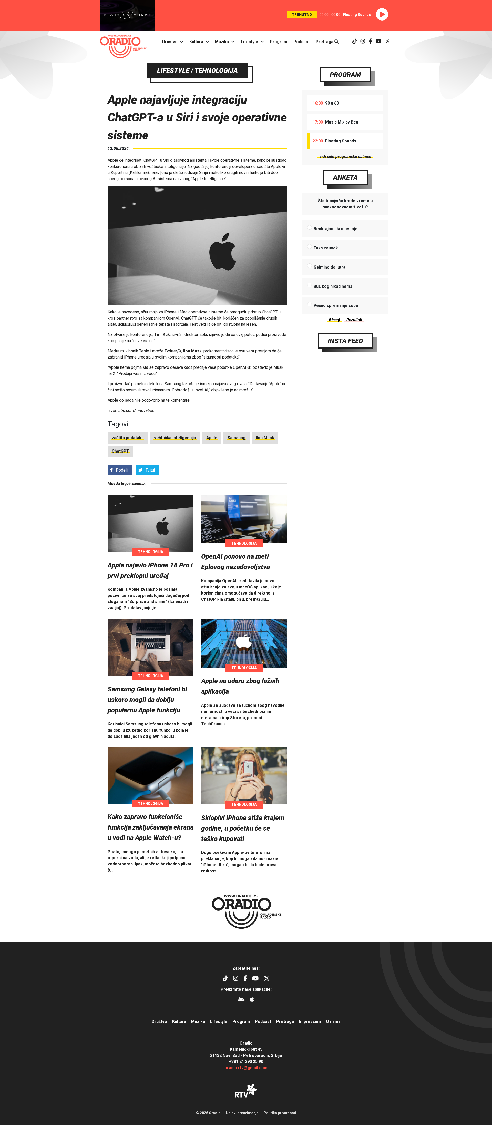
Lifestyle (249, 41)
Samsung (236, 437)
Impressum (310, 1021)
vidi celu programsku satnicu (345, 156)
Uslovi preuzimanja (242, 1113)
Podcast (301, 41)
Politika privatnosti (280, 1113)
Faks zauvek (326, 248)
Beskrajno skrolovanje (335, 228)
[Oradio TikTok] (355, 41)
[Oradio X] (387, 41)
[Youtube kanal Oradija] (378, 41)
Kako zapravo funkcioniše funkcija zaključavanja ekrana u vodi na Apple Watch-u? (150, 827)
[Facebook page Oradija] (370, 41)
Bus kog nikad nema (333, 286)
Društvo (170, 41)
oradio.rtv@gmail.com (246, 1067)
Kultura (196, 41)
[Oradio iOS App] (252, 1000)
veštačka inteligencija (175, 437)
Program (278, 41)
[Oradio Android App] (241, 1000)
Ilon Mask (265, 437)
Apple (211, 437)
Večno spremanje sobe (336, 305)
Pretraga (325, 41)
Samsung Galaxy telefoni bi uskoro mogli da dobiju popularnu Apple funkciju (147, 699)
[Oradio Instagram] (363, 41)
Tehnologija (150, 552)
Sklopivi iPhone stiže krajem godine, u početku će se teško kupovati (242, 828)
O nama (333, 1021)
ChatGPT (120, 451)
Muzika (222, 41)
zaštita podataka (128, 437)
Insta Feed (345, 341)
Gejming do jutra (329, 267)
